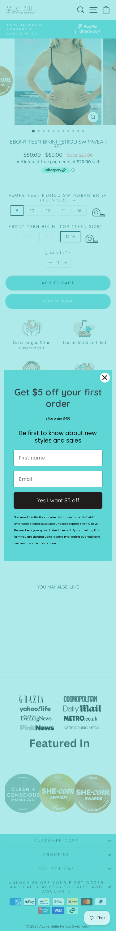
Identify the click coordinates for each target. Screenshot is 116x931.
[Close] (104, 377)
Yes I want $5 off (58, 500)
